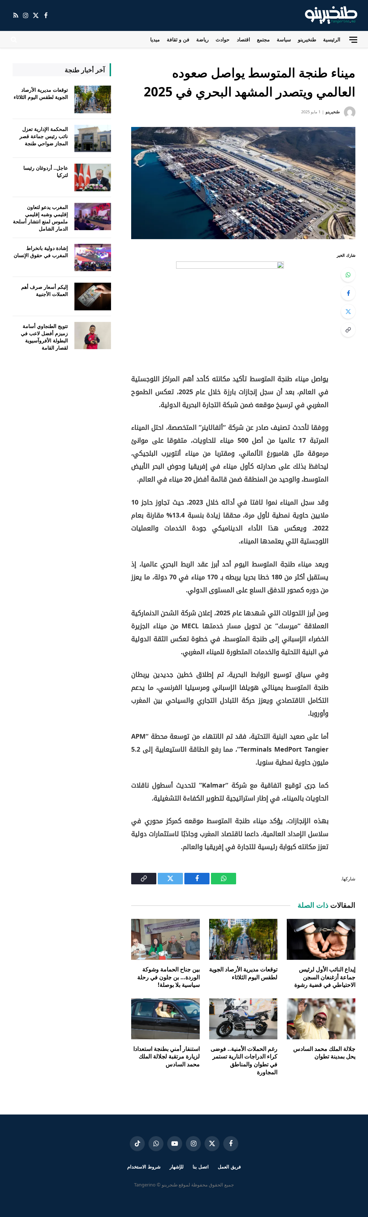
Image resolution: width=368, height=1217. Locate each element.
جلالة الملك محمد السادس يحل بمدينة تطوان (324, 1053)
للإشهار (177, 1166)
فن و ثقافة (178, 39)
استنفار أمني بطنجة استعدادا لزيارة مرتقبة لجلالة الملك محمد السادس (166, 1056)
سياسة (284, 39)
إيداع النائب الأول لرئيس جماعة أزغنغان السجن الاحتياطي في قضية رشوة (324, 977)
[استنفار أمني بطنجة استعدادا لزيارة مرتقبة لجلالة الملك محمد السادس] (165, 1018)
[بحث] (14, 40)
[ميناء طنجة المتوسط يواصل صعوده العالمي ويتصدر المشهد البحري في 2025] (243, 183)
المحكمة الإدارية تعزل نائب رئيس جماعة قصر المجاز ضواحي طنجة (43, 136)
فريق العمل (229, 1166)
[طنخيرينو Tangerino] (329, 15)
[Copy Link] (348, 330)
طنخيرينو (307, 39)
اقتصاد (243, 39)
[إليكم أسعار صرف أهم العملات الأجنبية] (92, 296)
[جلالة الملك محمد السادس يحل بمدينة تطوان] (321, 1018)
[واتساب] (348, 275)
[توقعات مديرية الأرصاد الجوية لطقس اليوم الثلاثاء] (243, 939)
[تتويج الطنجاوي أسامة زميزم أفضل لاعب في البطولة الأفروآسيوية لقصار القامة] (92, 336)
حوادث (223, 39)
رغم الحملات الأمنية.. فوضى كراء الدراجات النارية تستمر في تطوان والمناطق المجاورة (244, 1060)
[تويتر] (348, 311)
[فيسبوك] (348, 293)
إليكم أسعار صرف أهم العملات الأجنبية (44, 290)
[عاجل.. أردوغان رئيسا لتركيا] (92, 177)
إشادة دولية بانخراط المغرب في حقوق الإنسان (41, 252)
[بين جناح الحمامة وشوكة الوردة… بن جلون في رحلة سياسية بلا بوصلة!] (165, 939)
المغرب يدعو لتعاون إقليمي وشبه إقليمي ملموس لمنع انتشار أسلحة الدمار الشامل (40, 218)
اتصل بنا (201, 1166)
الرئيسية (331, 39)
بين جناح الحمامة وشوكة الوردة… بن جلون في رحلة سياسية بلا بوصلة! (168, 977)
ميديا (155, 39)
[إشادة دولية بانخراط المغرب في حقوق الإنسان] (92, 258)
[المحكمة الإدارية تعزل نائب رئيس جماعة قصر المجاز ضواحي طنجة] (92, 138)
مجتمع (263, 39)
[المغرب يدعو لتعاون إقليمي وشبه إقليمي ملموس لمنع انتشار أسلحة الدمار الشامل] (92, 217)
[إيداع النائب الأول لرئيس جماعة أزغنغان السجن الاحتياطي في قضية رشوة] (321, 939)
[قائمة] (353, 40)
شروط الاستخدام (144, 1166)
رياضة (202, 39)
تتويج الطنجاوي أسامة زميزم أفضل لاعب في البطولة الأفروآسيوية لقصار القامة (44, 337)
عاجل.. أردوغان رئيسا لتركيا (45, 171)
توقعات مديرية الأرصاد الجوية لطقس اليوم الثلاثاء (243, 973)
